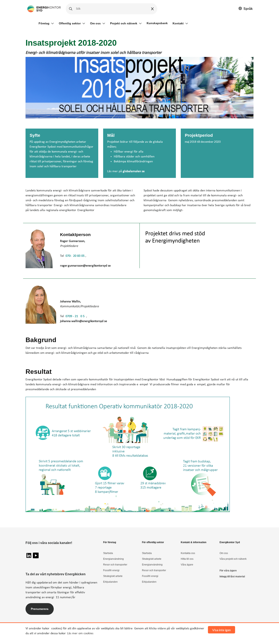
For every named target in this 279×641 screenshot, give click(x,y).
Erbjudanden (110, 581)
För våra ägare (228, 570)
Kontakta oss (188, 553)
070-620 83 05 (75, 256)
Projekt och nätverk (123, 23)
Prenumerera (39, 608)
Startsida (108, 553)
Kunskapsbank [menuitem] (157, 23)
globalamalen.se (134, 171)
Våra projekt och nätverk (233, 558)
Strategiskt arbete (113, 576)
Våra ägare (187, 564)
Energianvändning (113, 558)
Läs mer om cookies (80, 633)
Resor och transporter (115, 564)
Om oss (95, 23)
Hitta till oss (187, 558)
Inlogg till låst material (232, 576)
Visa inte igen (221, 630)
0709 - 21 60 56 (76, 316)
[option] (246, 9)
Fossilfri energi (111, 570)
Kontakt (178, 23)
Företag (44, 23)
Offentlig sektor (70, 23)
